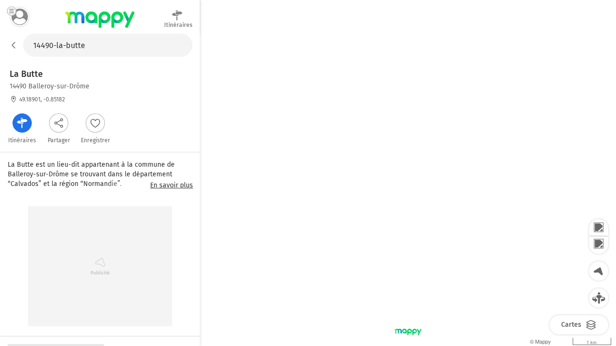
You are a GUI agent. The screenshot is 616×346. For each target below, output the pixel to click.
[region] (408, 190)
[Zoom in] (598, 227)
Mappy (100, 28)
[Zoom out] (598, 245)
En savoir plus (171, 185)
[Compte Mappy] (20, 17)
